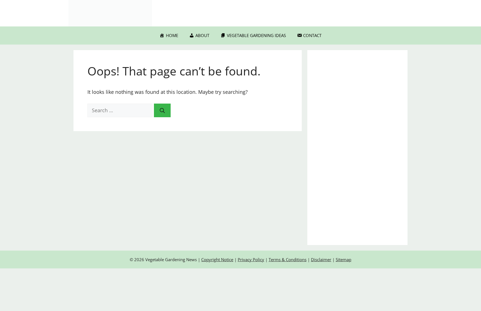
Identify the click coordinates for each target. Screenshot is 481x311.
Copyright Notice (217, 259)
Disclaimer (321, 259)
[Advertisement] (357, 147)
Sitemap (343, 259)
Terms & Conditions (287, 259)
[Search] (162, 110)
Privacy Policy (251, 259)
